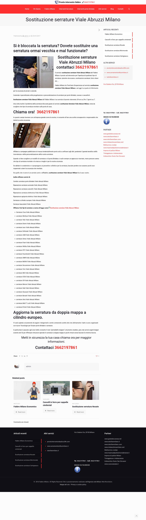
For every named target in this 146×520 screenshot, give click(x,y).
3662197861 (89, 2)
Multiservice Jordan (110, 145)
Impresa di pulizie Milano (111, 150)
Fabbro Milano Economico (25, 406)
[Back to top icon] (136, 516)
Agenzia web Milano (94, 482)
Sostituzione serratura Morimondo (116, 51)
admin (26, 36)
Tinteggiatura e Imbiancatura (112, 153)
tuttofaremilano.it (112, 77)
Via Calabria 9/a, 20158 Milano (113, 84)
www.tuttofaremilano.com (112, 139)
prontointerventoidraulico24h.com (118, 68)
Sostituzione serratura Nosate (85, 406)
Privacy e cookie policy (78, 484)
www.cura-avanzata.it (111, 464)
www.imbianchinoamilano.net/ (113, 142)
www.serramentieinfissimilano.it (117, 72)
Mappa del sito (65, 484)
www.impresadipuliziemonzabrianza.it (115, 148)
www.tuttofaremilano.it (111, 136)
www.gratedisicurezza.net (111, 134)
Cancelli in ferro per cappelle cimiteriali (118, 40)
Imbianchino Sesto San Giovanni (114, 156)
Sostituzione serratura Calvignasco (116, 56)
